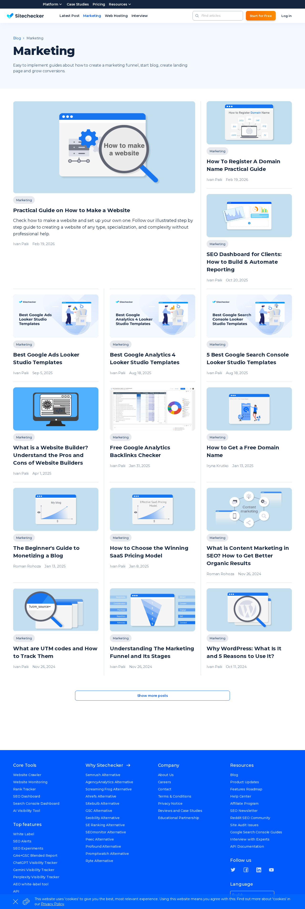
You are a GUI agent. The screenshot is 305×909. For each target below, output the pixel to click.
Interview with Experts (249, 839)
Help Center (240, 796)
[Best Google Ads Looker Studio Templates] (55, 338)
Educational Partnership (178, 818)
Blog (234, 775)
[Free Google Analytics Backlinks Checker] (152, 434)
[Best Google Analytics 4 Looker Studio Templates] (152, 338)
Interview (140, 16)
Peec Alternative (100, 839)
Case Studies (78, 4)
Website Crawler (27, 775)
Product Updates (244, 782)
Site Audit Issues (244, 825)
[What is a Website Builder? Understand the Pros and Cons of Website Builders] (55, 434)
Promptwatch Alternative (107, 853)
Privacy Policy (52, 904)
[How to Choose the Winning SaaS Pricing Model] (152, 535)
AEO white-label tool (30, 884)
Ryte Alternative (99, 861)
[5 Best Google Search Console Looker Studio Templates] (249, 338)
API (16, 891)
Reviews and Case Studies (180, 811)
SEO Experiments (28, 848)
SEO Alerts (22, 841)
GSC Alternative (99, 811)
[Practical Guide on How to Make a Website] (104, 195)
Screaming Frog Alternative (109, 789)
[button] (197, 15)
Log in (286, 16)
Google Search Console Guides (256, 832)
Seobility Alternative (103, 818)
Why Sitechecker (104, 765)
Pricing (99, 4)
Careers (164, 782)
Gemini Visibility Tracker (33, 870)
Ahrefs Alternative (101, 796)
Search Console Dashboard (36, 803)
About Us (166, 775)
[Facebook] (246, 870)
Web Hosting (116, 16)
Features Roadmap (246, 789)
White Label (23, 834)
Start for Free (261, 16)
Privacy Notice (170, 803)
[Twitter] (233, 870)
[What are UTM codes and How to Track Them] (55, 631)
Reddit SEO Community (250, 818)
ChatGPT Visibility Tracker (35, 863)
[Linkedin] (259, 870)
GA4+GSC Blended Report (35, 855)
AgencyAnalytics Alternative (109, 782)
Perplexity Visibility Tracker (36, 877)
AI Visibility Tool (26, 811)
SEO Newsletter (244, 811)
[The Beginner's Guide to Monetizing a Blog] (55, 535)
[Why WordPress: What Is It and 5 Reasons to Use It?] (249, 631)
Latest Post (69, 16)
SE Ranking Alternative (105, 825)
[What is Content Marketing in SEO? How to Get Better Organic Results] (249, 535)
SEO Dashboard (26, 796)
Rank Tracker (24, 789)
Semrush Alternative (103, 775)
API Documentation (247, 846)
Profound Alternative (103, 846)
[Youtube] (271, 870)
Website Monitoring (30, 782)
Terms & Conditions (174, 796)
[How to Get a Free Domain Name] (249, 434)
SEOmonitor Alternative (106, 832)
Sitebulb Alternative (102, 803)
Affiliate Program (244, 803)
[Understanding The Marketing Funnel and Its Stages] (152, 631)
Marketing (92, 16)
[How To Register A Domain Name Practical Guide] (249, 144)
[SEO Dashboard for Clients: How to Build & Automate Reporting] (249, 241)
